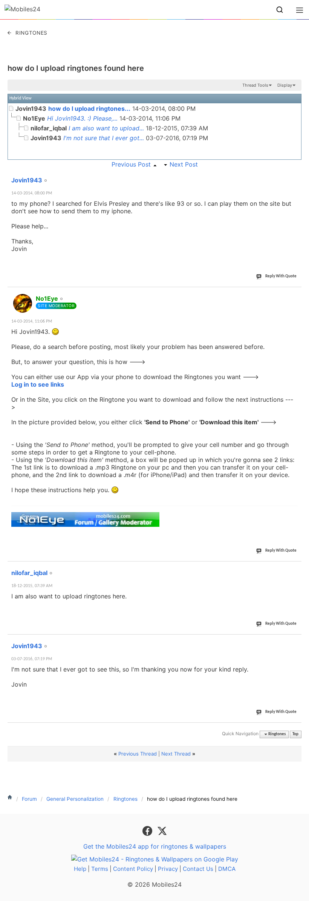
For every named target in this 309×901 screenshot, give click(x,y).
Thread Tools (255, 85)
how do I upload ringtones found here (76, 68)
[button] (279, 10)
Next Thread (176, 754)
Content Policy (133, 868)
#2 (295, 294)
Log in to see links (37, 384)
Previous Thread (137, 754)
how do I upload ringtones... (89, 108)
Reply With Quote (281, 276)
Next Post (184, 164)
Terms (99, 868)
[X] (162, 830)
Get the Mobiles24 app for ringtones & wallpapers (154, 846)
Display (284, 85)
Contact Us (198, 868)
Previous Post (131, 164)
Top (295, 734)
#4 (295, 641)
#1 (295, 176)
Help (80, 868)
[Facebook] (148, 830)
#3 (295, 568)
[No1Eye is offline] (22, 303)
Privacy (168, 868)
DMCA (227, 868)
